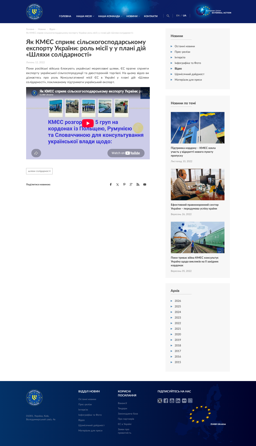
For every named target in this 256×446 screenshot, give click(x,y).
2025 (178, 306)
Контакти (151, 16)
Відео (178, 68)
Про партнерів (126, 419)
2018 (178, 345)
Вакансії (122, 403)
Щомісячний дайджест (189, 74)
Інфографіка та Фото (188, 63)
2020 (178, 334)
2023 (178, 317)
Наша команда (109, 16)
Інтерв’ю (180, 57)
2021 (178, 328)
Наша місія (84, 16)
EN (178, 15)
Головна (65, 16)
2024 (178, 312)
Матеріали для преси (188, 79)
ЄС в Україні (124, 424)
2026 (178, 301)
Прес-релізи (182, 52)
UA (184, 15)
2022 (178, 323)
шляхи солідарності (39, 171)
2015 (178, 362)
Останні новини (185, 46)
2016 (178, 356)
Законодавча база (128, 414)
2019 (178, 340)
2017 (178, 351)
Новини (132, 16)
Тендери (122, 408)
